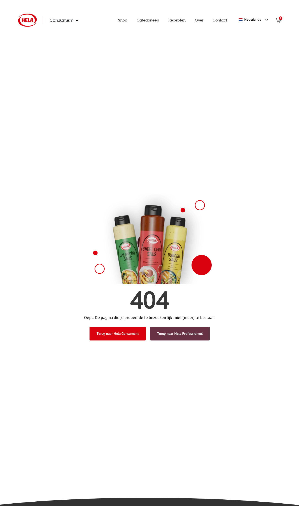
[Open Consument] (77, 20)
